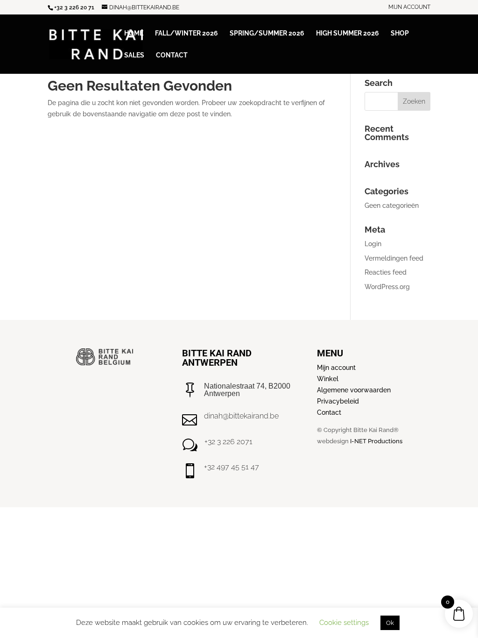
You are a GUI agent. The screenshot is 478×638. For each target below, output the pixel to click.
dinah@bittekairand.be (241, 415)
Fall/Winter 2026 (186, 33)
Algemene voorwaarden (354, 390)
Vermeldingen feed (394, 258)
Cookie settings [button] (344, 622)
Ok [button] (390, 622)
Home (133, 33)
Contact (172, 55)
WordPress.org (387, 287)
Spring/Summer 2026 (267, 33)
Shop (400, 33)
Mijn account (409, 7)
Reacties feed (386, 272)
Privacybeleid (338, 401)
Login (373, 244)
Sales (134, 55)
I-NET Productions (376, 441)
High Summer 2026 (347, 33)
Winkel (327, 379)
